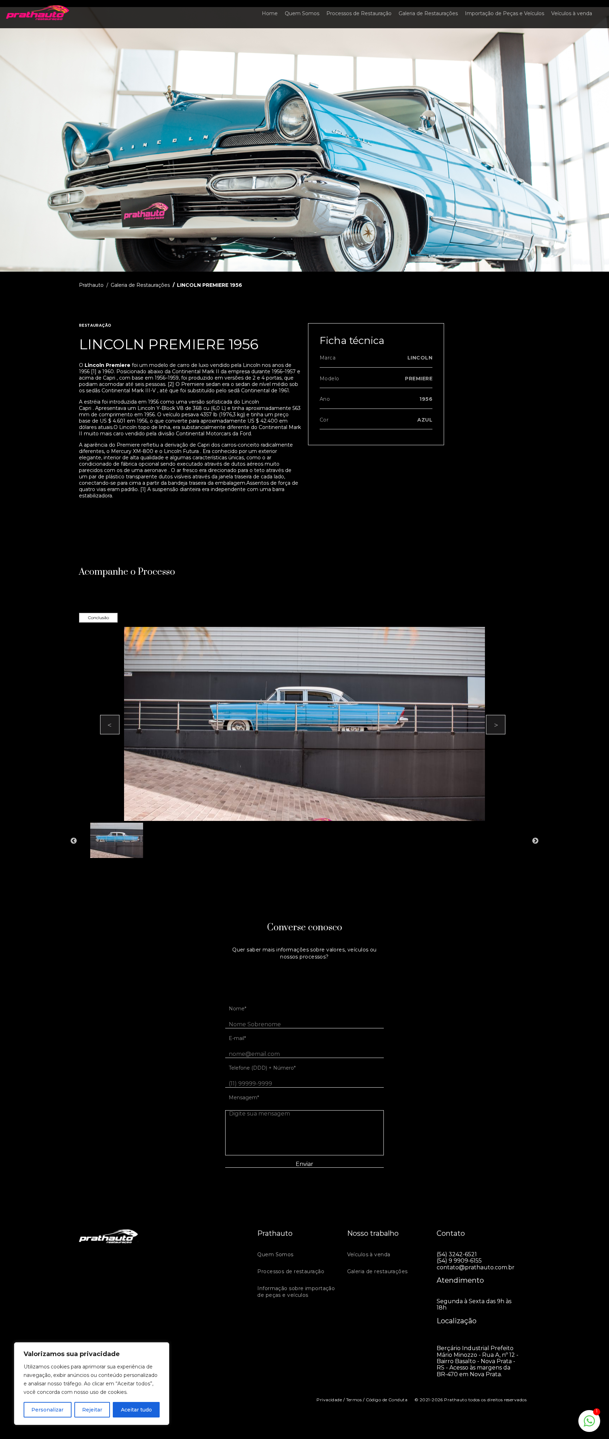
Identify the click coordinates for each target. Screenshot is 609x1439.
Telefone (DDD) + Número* (262, 1068)
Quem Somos (302, 13)
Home (270, 13)
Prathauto (91, 285)
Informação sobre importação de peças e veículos (296, 1292)
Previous (109, 724)
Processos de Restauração (359, 13)
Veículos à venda (571, 13)
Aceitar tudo (136, 1410)
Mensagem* (244, 1097)
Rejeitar (92, 1410)
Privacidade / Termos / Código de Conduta (361, 1399)
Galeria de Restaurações (428, 13)
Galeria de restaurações (377, 1271)
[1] (589, 1424)
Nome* (237, 1008)
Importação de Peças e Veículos (504, 13)
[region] (91, 1383)
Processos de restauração (290, 1271)
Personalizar (47, 1410)
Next (495, 724)
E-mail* (237, 1038)
